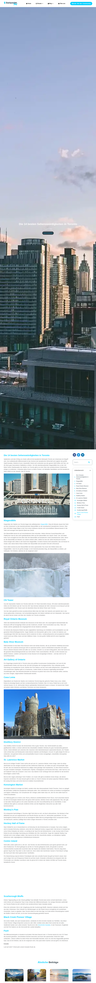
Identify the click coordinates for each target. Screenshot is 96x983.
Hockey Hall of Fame (82, 505)
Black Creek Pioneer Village (82, 513)
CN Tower (79, 483)
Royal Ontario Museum (82, 486)
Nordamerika (49, 233)
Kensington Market (82, 500)
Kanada (45, 233)
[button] (74, 455)
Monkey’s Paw (81, 503)
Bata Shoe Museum (81, 488)
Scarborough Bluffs (82, 510)
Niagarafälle (79, 481)
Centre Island (80, 507)
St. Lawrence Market (81, 498)
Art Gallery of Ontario (81, 490)
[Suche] (88, 462)
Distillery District (80, 495)
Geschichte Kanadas (44, 925)
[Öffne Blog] (52, 3)
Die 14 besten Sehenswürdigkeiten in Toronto (82, 477)
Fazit (78, 516)
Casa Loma (79, 493)
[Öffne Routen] (42, 3)
